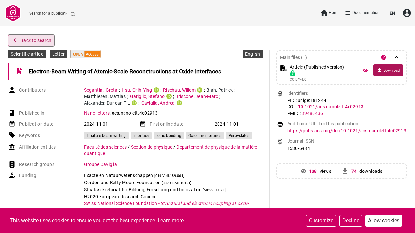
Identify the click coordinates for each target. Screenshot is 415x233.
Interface (141, 135)
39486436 (312, 113)
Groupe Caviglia (100, 164)
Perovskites (239, 135)
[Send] (73, 14)
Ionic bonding (168, 135)
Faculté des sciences (106, 147)
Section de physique (152, 147)
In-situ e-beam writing (106, 135)
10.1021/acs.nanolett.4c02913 (330, 106)
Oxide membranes (204, 135)
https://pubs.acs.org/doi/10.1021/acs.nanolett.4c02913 (346, 130)
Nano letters (97, 113)
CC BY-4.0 (298, 79)
